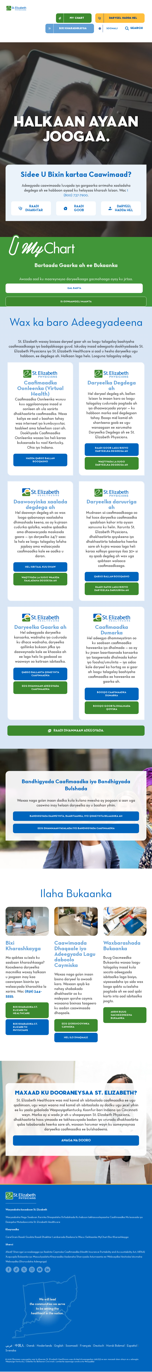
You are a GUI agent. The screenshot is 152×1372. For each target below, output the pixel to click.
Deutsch (98, 1345)
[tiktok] (16, 1270)
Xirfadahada (68, 1217)
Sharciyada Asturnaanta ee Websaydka (98, 1256)
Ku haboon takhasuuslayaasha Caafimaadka (100, 1217)
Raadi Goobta (26, 1237)
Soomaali (72, 1345)
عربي (9, 1345)
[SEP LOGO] (16, 7)
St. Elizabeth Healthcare (47, 1222)
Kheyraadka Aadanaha (63, 1256)
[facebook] (8, 1270)
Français (85, 1345)
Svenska (11, 1350)
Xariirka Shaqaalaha (49, 1217)
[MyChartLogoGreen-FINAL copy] (43, 235)
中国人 (19, 1345)
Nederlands (44, 1345)
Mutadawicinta (24, 1222)
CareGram (12, 1237)
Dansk (30, 1345)
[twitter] (24, 1270)
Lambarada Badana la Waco (68, 1237)
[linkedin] (47, 1270)
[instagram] (32, 1270)
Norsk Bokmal (115, 1345)
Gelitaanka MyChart (96, 1237)
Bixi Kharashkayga (118, 1237)
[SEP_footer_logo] (21, 1194)
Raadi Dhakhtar (43, 1237)
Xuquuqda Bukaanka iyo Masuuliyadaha (28, 1256)
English (58, 1345)
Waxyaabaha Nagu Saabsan (21, 1217)
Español (132, 1345)
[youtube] (40, 1270)
